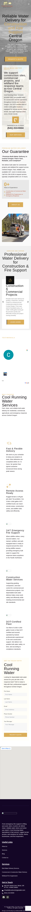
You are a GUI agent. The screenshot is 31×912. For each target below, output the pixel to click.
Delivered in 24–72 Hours (15, 125)
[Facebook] (3, 897)
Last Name (7, 699)
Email (5, 706)
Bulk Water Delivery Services (10, 868)
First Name (7, 691)
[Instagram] (7, 897)
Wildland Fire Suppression (10, 876)
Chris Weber (7, 361)
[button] (3, 302)
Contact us (5, 857)
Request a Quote (15, 734)
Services (4, 850)
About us (4, 846)
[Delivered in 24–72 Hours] (15, 120)
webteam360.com (20, 910)
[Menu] (28, 4)
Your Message (8, 721)
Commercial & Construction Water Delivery (14, 872)
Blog (3, 854)
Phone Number (8, 714)
